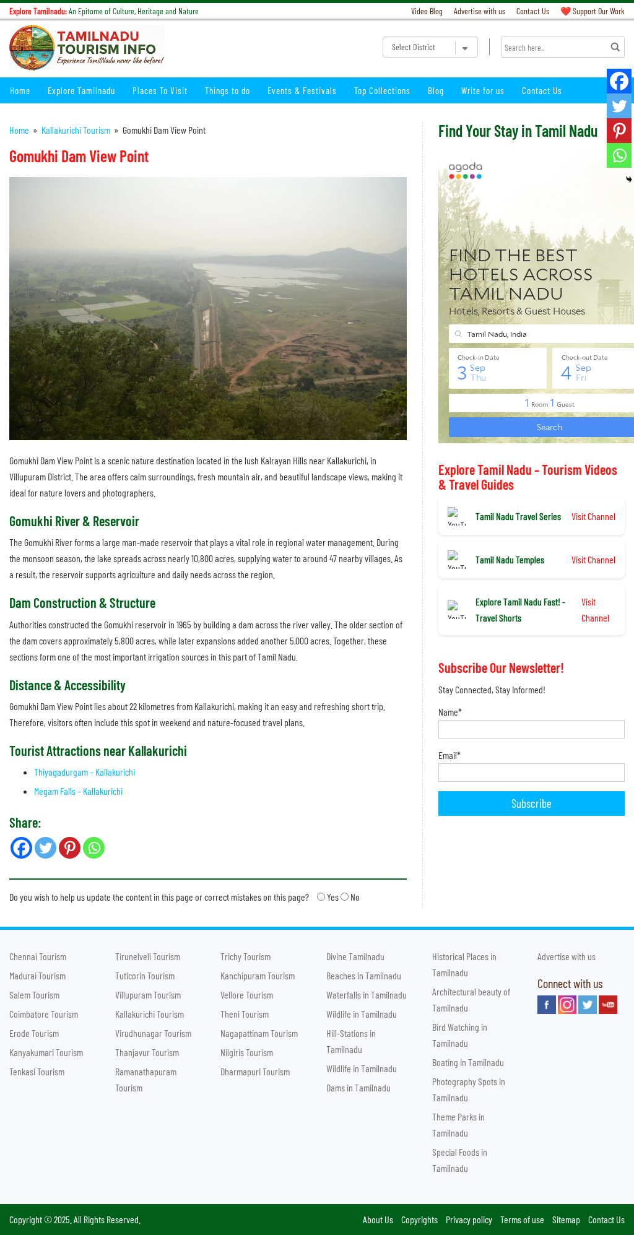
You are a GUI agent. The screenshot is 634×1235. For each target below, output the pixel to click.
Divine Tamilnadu (355, 956)
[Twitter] (619, 105)
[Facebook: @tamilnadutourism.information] (546, 1004)
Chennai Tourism (37, 956)
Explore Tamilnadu (81, 90)
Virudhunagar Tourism (153, 1033)
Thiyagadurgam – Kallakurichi (84, 772)
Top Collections (382, 90)
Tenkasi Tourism (36, 1071)
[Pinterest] (619, 130)
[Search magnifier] (615, 47)
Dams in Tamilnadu (358, 1087)
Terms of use (522, 1219)
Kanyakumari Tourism (46, 1052)
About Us (378, 1219)
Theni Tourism (244, 1014)
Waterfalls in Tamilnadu (366, 994)
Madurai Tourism (37, 975)
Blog (436, 90)
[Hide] (629, 179)
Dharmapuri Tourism (255, 1071)
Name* (450, 711)
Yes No (184, 897)
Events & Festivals (302, 90)
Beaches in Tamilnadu (363, 975)
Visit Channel (593, 516)
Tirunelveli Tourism (147, 956)
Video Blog (427, 11)
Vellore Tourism (246, 994)
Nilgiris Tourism (246, 1052)
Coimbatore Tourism (43, 1014)
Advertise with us (479, 11)
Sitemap (566, 1219)
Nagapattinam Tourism (259, 1033)
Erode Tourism (34, 1033)
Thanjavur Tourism (147, 1052)
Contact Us (532, 11)
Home (20, 90)
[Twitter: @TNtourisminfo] (587, 1004)
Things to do (227, 90)
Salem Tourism (34, 994)
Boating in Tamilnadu (468, 1062)
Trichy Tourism (245, 956)
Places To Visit (160, 90)
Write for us (483, 90)
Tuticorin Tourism (145, 975)
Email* (449, 755)
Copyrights (419, 1219)
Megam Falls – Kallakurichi (78, 791)
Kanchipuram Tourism (257, 975)
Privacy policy (469, 1219)
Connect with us (569, 983)
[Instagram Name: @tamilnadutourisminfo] (567, 1004)
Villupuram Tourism (148, 994)
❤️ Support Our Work (592, 11)
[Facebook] (619, 81)
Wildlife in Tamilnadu (361, 1014)
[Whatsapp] (619, 155)
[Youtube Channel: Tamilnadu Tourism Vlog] (608, 1004)
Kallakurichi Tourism (75, 130)
